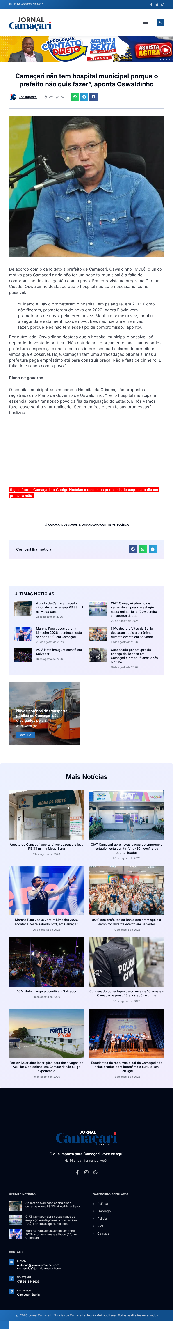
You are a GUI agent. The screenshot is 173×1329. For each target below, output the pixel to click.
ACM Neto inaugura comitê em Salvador (46, 991)
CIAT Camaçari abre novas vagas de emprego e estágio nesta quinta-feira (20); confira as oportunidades (134, 609)
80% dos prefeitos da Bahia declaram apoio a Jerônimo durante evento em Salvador (132, 632)
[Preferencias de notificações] (4, 1325)
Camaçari (55, 524)
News (112, 524)
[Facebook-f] (151, 4)
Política (123, 524)
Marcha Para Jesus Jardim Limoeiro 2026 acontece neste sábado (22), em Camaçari (59, 632)
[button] (145, 22)
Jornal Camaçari (94, 524)
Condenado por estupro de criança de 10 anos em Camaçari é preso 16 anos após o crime (134, 656)
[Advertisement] (86, 453)
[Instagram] (156, 4)
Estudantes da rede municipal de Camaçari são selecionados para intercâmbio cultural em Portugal (126, 1067)
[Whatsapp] (162, 4)
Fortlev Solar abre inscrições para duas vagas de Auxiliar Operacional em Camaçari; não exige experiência (46, 1067)
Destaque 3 (72, 524)
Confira (25, 734)
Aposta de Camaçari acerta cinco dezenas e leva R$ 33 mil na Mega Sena (59, 607)
